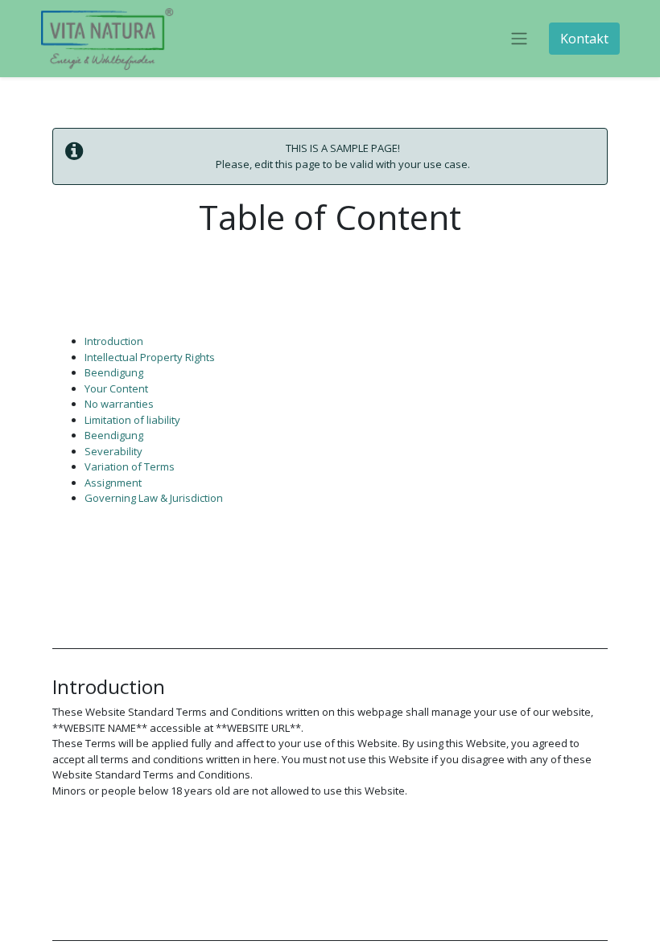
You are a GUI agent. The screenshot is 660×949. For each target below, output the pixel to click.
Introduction (114, 341)
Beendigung (114, 372)
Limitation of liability (132, 420)
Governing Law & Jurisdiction (154, 498)
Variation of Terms (130, 466)
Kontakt (584, 38)
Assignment (113, 482)
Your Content (116, 388)
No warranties (119, 403)
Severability (113, 451)
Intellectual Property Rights (150, 357)
